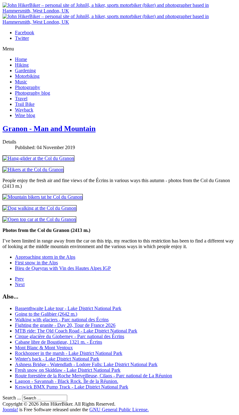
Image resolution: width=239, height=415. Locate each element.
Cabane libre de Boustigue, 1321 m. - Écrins (58, 342)
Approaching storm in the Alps (45, 257)
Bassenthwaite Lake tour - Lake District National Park (68, 308)
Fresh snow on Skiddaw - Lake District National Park (67, 370)
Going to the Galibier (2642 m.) (46, 314)
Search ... (11, 397)
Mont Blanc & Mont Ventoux (44, 347)
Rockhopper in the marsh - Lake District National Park (68, 353)
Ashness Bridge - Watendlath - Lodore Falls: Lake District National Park (86, 364)
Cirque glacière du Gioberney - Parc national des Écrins (69, 336)
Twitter (22, 38)
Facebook (24, 32)
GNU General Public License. (119, 409)
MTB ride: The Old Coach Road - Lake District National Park (76, 330)
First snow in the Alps (36, 262)
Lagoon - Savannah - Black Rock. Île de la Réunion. (66, 381)
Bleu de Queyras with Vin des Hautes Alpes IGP (63, 268)
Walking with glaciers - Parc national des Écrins (62, 319)
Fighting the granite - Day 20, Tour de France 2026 (65, 325)
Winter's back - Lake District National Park (57, 358)
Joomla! (10, 409)
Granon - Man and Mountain (49, 129)
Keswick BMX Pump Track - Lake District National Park (71, 386)
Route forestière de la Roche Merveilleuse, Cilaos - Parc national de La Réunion (93, 375)
